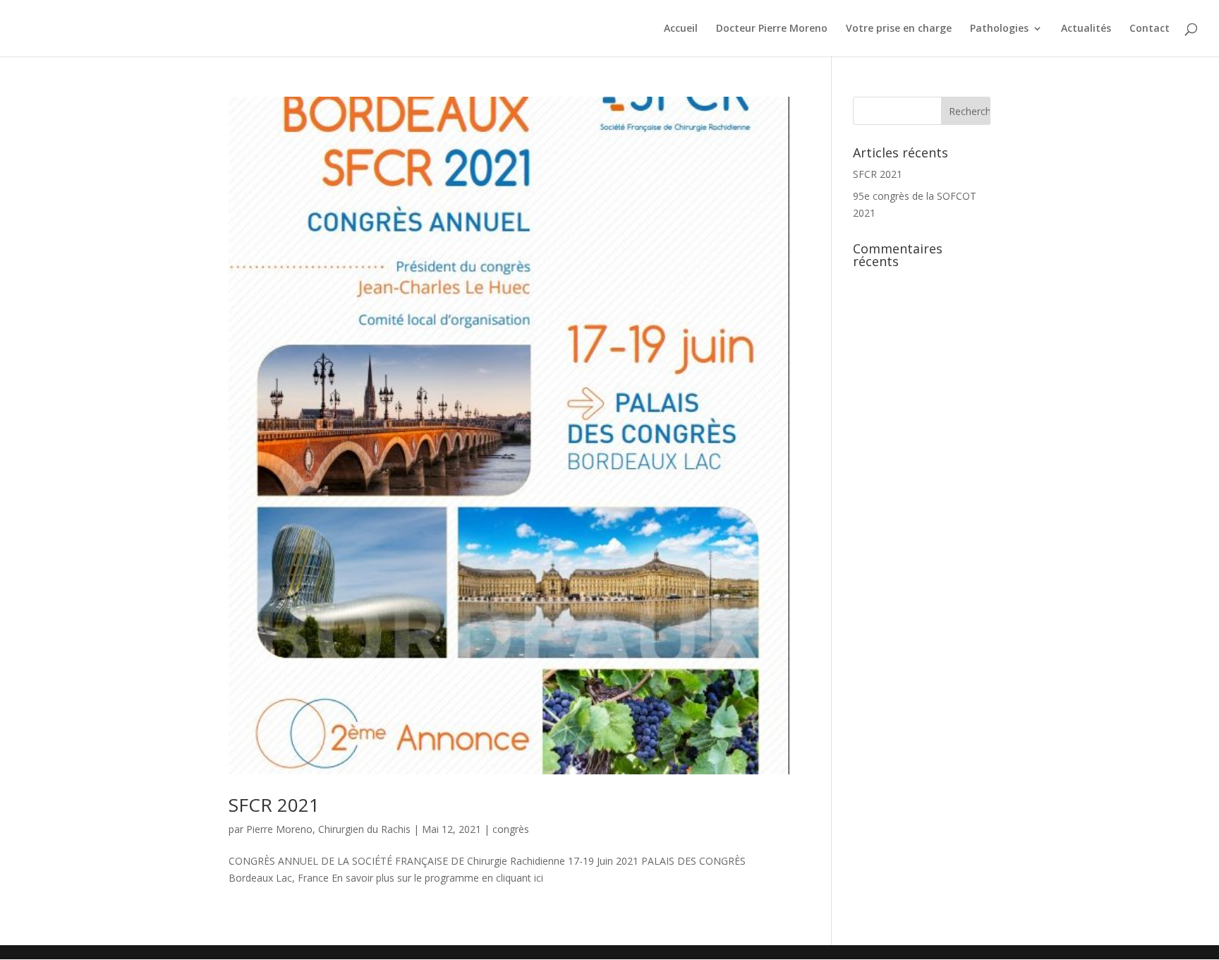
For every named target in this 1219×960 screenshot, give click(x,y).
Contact (1149, 29)
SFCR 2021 (274, 804)
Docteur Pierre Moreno (771, 29)
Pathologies (999, 29)
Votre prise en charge (899, 29)
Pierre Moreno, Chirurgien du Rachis (328, 829)
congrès (510, 829)
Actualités (1086, 29)
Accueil (681, 29)
